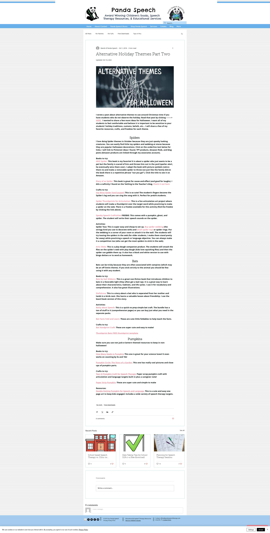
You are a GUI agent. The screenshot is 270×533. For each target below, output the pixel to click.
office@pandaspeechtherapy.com (170, 518)
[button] (182, 34)
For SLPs (111, 34)
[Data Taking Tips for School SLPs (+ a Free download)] (135, 442)
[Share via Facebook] (97, 412)
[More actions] (172, 48)
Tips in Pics (137, 34)
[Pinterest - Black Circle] (88, 519)
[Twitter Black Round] (98, 519)
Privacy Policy (83, 530)
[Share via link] (112, 412)
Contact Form (167, 520)
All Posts (88, 34)
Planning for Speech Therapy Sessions (166, 456)
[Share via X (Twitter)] (102, 412)
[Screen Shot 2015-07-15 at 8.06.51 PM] (85, 519)
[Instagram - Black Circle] (91, 519)
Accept (261, 530)
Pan (117, 9)
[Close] (267, 529)
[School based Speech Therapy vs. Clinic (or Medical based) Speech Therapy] (101, 442)
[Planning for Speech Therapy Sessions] (169, 442)
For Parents (100, 34)
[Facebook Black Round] (95, 519)
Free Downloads (123, 34)
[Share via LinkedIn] (107, 412)
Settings (251, 530)
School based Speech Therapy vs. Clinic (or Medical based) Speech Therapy (98, 456)
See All (182, 430)
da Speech (140, 9)
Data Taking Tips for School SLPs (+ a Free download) (134, 456)
